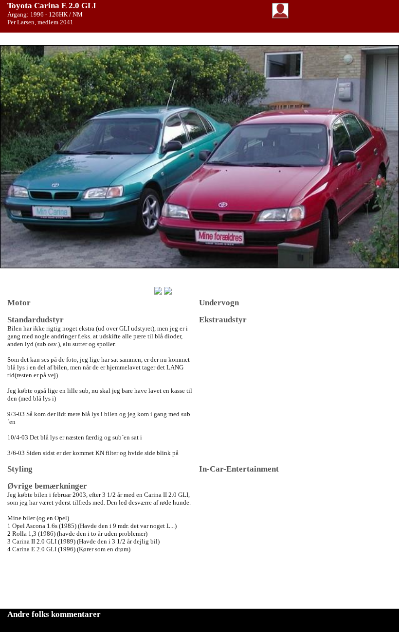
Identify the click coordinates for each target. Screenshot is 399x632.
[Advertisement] (272, 542)
